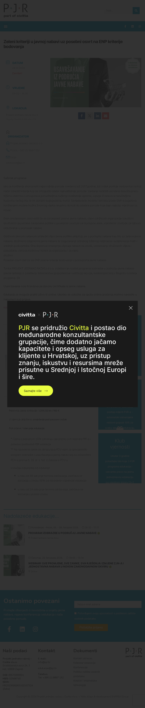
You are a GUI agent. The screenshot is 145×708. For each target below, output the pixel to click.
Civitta (79, 328)
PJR (24, 328)
